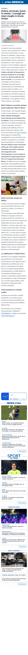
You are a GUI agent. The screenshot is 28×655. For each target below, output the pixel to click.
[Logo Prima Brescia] (14, 2)
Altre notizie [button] (22, 451)
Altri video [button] (23, 546)
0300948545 (5, 313)
